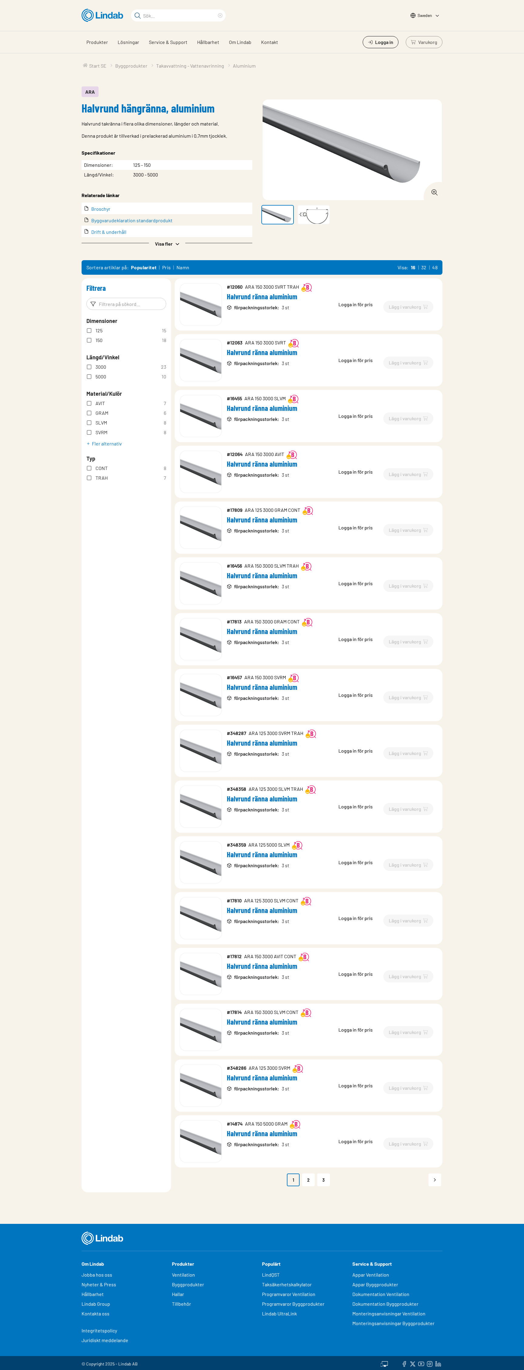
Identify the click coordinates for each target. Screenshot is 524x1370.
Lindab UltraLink (279, 1313)
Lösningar (128, 42)
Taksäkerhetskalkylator (287, 1284)
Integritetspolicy (99, 1330)
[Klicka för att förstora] (433, 191)
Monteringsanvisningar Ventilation (388, 1313)
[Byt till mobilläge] (384, 1363)
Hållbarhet (208, 42)
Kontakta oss (95, 1313)
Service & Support (168, 42)
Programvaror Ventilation (288, 1294)
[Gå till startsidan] (104, 15)
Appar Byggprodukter (375, 1284)
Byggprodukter (188, 1284)
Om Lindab (240, 42)
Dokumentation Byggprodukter (385, 1304)
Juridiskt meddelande (105, 1340)
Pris (166, 267)
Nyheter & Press (99, 1284)
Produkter (97, 42)
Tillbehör (181, 1304)
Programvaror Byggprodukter (293, 1304)
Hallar (178, 1294)
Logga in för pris (355, 304)
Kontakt (269, 42)
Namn (183, 267)
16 (413, 267)
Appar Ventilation (370, 1275)
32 (424, 267)
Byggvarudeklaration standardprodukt (132, 220)
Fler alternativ (107, 443)
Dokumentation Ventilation (380, 1294)
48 (435, 267)
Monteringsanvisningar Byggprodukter (393, 1323)
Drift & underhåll (108, 232)
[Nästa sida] (434, 1180)
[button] (167, 243)
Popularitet (143, 267)
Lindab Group (96, 1304)
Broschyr (100, 209)
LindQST (271, 1275)
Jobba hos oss (97, 1275)
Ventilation (183, 1275)
